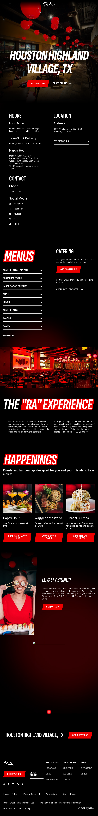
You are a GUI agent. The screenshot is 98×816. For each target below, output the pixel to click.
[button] (26, 203)
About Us (68, 768)
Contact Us (69, 779)
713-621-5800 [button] (15, 191)
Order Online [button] (60, 83)
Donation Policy (10, 794)
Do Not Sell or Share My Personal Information (60, 802)
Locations (51, 768)
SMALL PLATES (10, 310)
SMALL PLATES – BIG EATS (15, 270)
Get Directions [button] (62, 141)
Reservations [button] (38, 83)
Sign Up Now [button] (52, 606)
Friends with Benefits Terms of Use (18, 802)
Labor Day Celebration (15, 286)
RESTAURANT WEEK (12, 278)
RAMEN (6, 326)
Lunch (6, 302)
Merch (84, 773)
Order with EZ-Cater (67, 289)
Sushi (6, 294)
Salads (7, 318)
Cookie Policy (69, 794)
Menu (48, 773)
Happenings (52, 779)
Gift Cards (86, 768)
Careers (67, 773)
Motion (86, 808)
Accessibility (51, 794)
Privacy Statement (31, 794)
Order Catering (68, 269)
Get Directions (80, 735)
